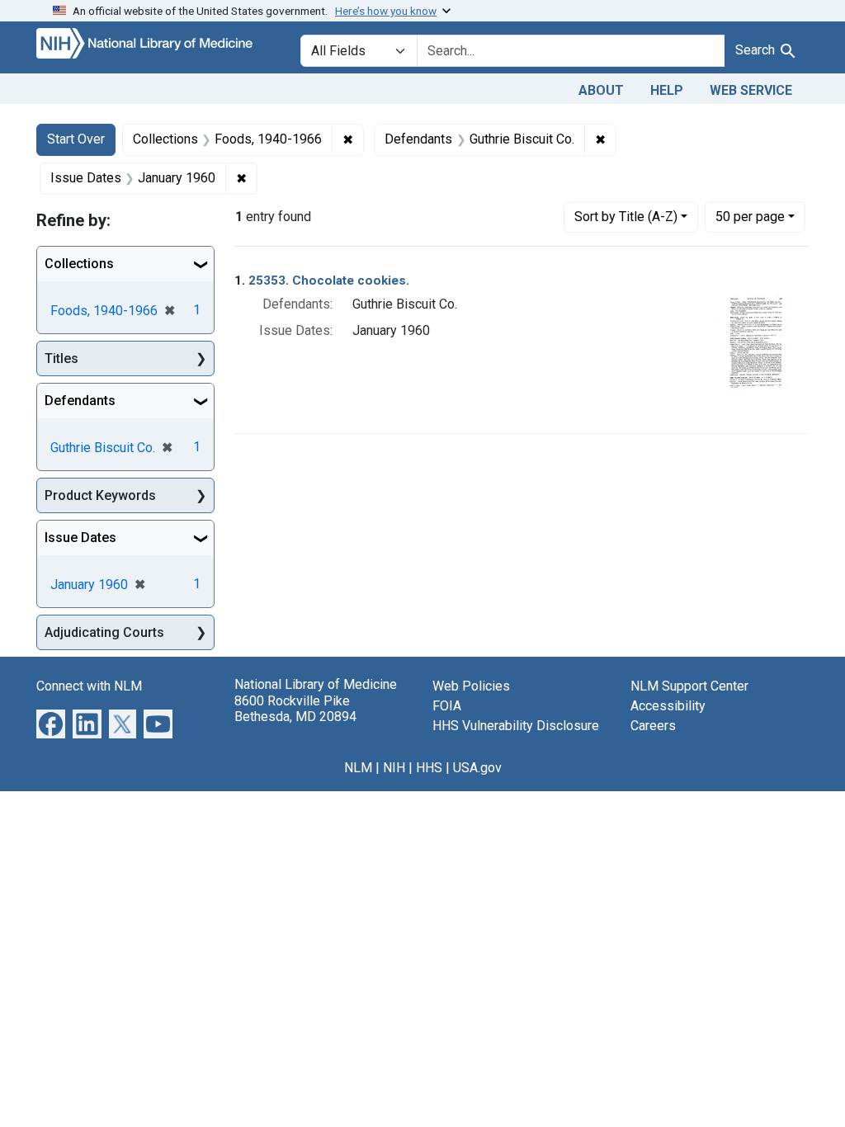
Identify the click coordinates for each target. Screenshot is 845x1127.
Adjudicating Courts (104, 632)
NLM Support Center (689, 686)
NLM (358, 768)
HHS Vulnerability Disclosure (515, 725)
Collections (79, 263)
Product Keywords (100, 495)
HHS (429, 768)
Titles (61, 358)
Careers (653, 725)
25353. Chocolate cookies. (328, 280)
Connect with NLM (89, 686)
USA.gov (477, 768)
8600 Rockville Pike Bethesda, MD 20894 (295, 708)
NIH (394, 768)
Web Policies (471, 686)
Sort (625, 216)
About (601, 90)
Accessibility (668, 706)
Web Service (751, 90)
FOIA (446, 706)
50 (750, 216)
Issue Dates (80, 537)
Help (666, 90)
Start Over (76, 139)
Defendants (80, 400)
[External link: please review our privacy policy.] (50, 723)
